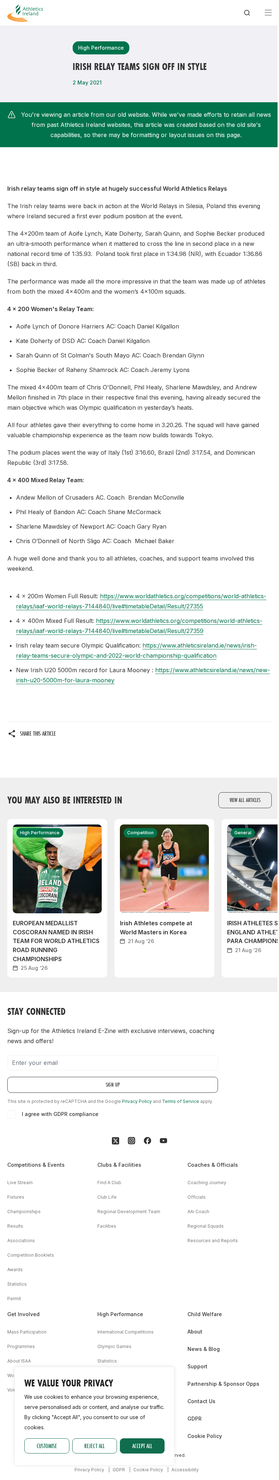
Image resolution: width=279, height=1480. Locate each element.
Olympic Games (114, 1346)
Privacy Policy (137, 1101)
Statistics (17, 1284)
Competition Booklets (30, 1255)
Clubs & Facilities (119, 1165)
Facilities (106, 1226)
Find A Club (109, 1182)
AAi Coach (198, 1211)
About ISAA (19, 1361)
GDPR (194, 1418)
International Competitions (125, 1332)
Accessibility (185, 1469)
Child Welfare (204, 1314)
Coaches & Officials (212, 1165)
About (194, 1331)
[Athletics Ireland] (25, 12)
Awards (15, 1269)
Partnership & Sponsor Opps (223, 1384)
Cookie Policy (204, 1436)
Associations (21, 1240)
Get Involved (23, 1314)
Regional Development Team (128, 1211)
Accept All (142, 1446)
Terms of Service (180, 1101)
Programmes (21, 1346)
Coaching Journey (206, 1182)
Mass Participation (26, 1332)
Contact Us (201, 1401)
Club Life (107, 1197)
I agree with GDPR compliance (60, 1114)
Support (197, 1366)
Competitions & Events (36, 1165)
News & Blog (203, 1349)
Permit (14, 1298)
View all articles (245, 800)
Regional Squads (205, 1226)
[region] (94, 1416)
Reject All (94, 1446)
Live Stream (20, 1182)
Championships (24, 1211)
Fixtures (15, 1197)
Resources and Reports (212, 1240)
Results (15, 1226)
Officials (196, 1197)
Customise (47, 1446)
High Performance (120, 1314)
